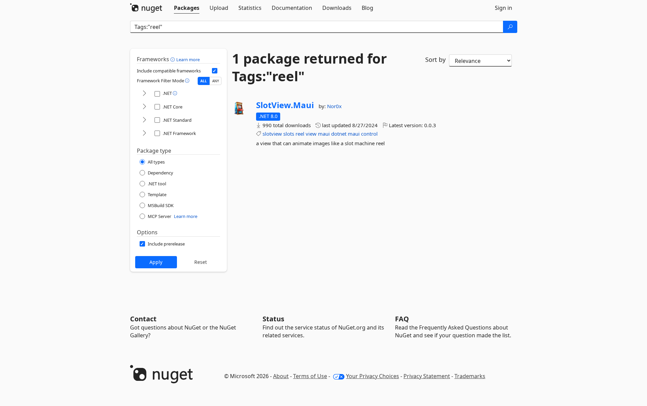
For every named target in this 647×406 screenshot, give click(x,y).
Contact (143, 318)
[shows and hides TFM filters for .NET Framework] (144, 133)
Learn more (188, 59)
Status (273, 318)
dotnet (338, 133)
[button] (173, 59)
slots (288, 133)
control (369, 133)
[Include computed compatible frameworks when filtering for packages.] (214, 70)
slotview (272, 133)
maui (324, 133)
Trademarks (469, 376)
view (311, 133)
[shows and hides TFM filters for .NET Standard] (144, 120)
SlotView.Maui (285, 105)
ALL (203, 81)
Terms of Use (310, 376)
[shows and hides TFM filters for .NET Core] (144, 107)
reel (299, 133)
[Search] (510, 27)
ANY (215, 81)
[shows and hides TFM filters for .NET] (144, 93)
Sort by (435, 59)
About (281, 376)
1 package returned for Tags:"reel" (309, 67)
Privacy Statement (426, 376)
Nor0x (334, 106)
